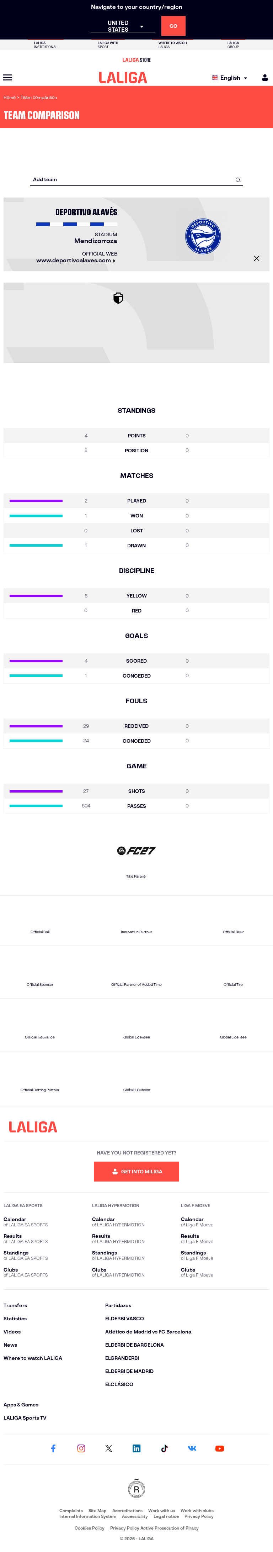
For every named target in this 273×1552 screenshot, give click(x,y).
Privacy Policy (199, 1516)
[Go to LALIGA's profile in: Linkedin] (136, 1449)
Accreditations (127, 1510)
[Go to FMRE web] (136, 1489)
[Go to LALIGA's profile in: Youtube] (219, 1449)
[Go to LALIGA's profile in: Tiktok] (164, 1449)
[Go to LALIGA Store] (136, 60)
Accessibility (135, 1516)
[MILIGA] (262, 77)
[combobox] (136, 179)
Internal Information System (87, 1516)
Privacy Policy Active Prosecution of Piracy (154, 1528)
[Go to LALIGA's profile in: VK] (192, 1449)
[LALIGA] (123, 77)
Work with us (161, 1510)
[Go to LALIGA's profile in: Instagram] (81, 1449)
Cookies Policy (90, 1528)
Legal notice (166, 1516)
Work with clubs (197, 1510)
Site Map (98, 1510)
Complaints (71, 1510)
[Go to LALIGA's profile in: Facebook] (53, 1449)
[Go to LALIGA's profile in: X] (108, 1449)
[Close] (256, 258)
